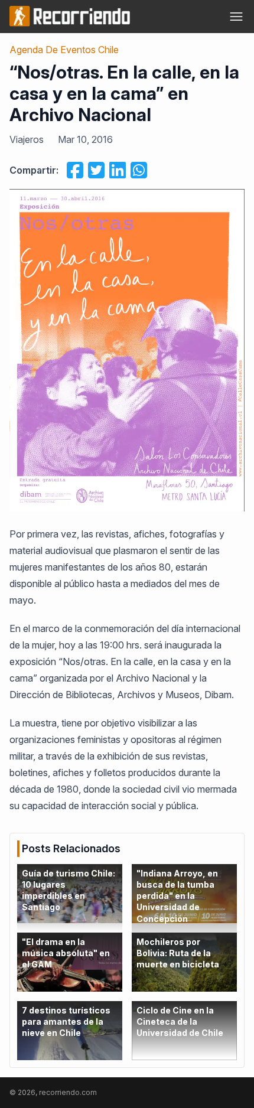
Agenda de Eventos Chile (64, 50)
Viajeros (26, 139)
